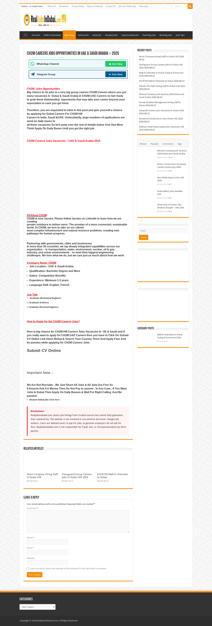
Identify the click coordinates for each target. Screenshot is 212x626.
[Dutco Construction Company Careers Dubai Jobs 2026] (147, 168)
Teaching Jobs (149, 35)
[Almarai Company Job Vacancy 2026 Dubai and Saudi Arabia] (147, 155)
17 (172, 157)
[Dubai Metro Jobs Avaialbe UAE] (147, 195)
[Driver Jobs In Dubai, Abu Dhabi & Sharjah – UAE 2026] (147, 208)
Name (30, 537)
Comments (167, 144)
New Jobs (25, 34)
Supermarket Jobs (130, 35)
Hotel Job (96, 35)
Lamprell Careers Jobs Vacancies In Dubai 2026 (161, 110)
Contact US (110, 6)
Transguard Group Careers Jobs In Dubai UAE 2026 (77, 476)
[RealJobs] (45, 19)
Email (30, 548)
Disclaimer (63, 6)
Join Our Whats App (127, 6)
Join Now (115, 64)
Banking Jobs (165, 35)
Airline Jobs (83, 35)
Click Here (54, 399)
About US (52, 6)
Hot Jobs (36, 35)
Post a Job (143, 6)
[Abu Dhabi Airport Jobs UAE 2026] (147, 181)
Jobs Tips (180, 35)
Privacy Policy (78, 6)
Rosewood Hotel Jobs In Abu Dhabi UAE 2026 (161, 118)
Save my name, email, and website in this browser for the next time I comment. (68, 568)
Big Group (69, 35)
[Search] (190, 6)
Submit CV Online (44, 350)
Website (30, 558)
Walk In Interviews (52, 35)
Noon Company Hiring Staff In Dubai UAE (159, 56)
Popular (154, 144)
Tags (179, 144)
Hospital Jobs (111, 35)
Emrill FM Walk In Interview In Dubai (156, 81)
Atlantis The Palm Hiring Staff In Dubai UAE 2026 (162, 86)
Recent (143, 144)
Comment (32, 508)
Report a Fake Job (95, 6)
